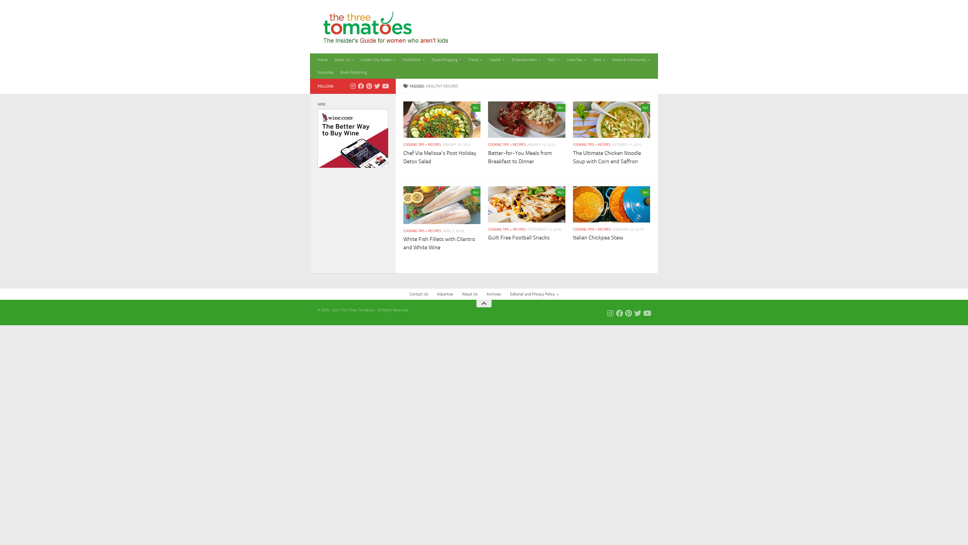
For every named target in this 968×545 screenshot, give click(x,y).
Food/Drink (411, 59)
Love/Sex (574, 59)
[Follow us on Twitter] (377, 86)
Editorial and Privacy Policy (532, 294)
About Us (342, 59)
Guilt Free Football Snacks (519, 237)
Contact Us (418, 294)
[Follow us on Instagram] (353, 86)
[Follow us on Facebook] (361, 86)
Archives (494, 294)
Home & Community (629, 59)
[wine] (353, 166)
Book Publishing (353, 72)
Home (322, 59)
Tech (552, 59)
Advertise (445, 294)
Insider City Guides (376, 59)
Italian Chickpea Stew (598, 237)
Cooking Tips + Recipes (422, 145)
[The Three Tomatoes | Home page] (383, 26)
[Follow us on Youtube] (385, 86)
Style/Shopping (445, 59)
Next (597, 59)
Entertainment (524, 59)
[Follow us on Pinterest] (369, 86)
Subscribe (325, 72)
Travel (473, 59)
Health (495, 59)
